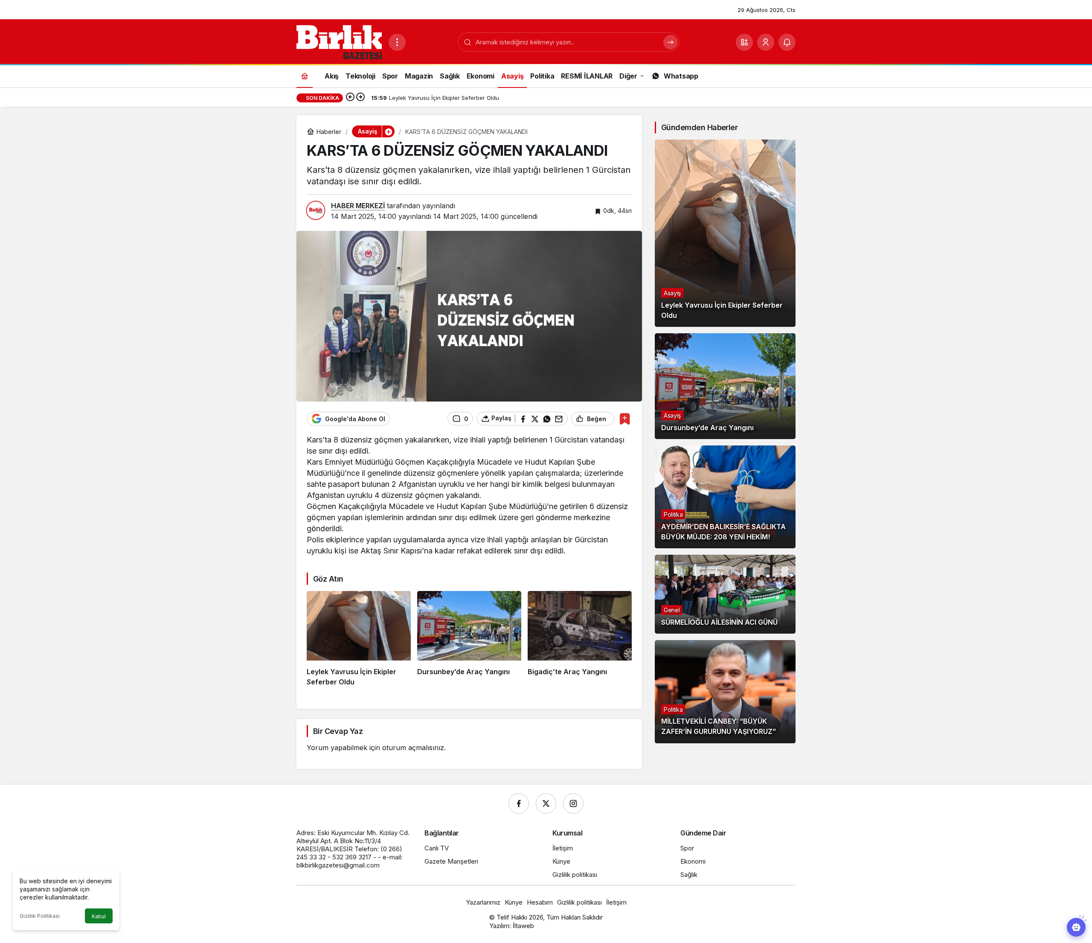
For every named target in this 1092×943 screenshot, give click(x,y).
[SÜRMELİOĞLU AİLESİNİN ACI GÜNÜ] (725, 594)
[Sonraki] (360, 97)
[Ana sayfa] (304, 75)
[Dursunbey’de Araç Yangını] (469, 639)
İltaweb (523, 926)
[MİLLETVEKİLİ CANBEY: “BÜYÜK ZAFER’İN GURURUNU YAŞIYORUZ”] (725, 691)
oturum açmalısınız (413, 747)
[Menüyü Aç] (397, 42)
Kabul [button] (99, 916)
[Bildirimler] (787, 42)
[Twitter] (546, 803)
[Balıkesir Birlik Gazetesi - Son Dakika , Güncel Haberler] (339, 41)
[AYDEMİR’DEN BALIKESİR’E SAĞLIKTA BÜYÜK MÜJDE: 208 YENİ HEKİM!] (725, 496)
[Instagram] (573, 803)
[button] (744, 42)
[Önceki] (350, 97)
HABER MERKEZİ (358, 205)
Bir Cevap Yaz (338, 731)
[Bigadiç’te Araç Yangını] (580, 639)
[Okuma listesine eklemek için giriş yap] (625, 419)
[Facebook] (518, 803)
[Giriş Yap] (765, 42)
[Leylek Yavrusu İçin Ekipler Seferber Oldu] (359, 639)
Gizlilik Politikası (40, 916)
